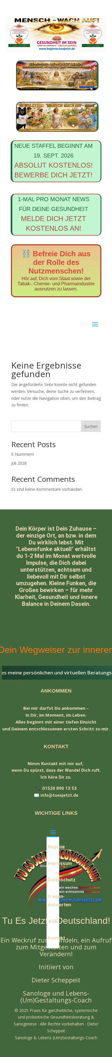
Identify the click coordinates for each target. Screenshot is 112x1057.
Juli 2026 (19, 463)
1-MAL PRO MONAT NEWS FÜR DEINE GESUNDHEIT (53, 214)
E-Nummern (22, 454)
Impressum (53, 863)
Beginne (53, 847)
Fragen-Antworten (53, 900)
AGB (52, 921)
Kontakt (53, 938)
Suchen (91, 426)
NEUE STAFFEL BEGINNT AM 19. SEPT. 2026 (53, 161)
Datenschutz (53, 880)
